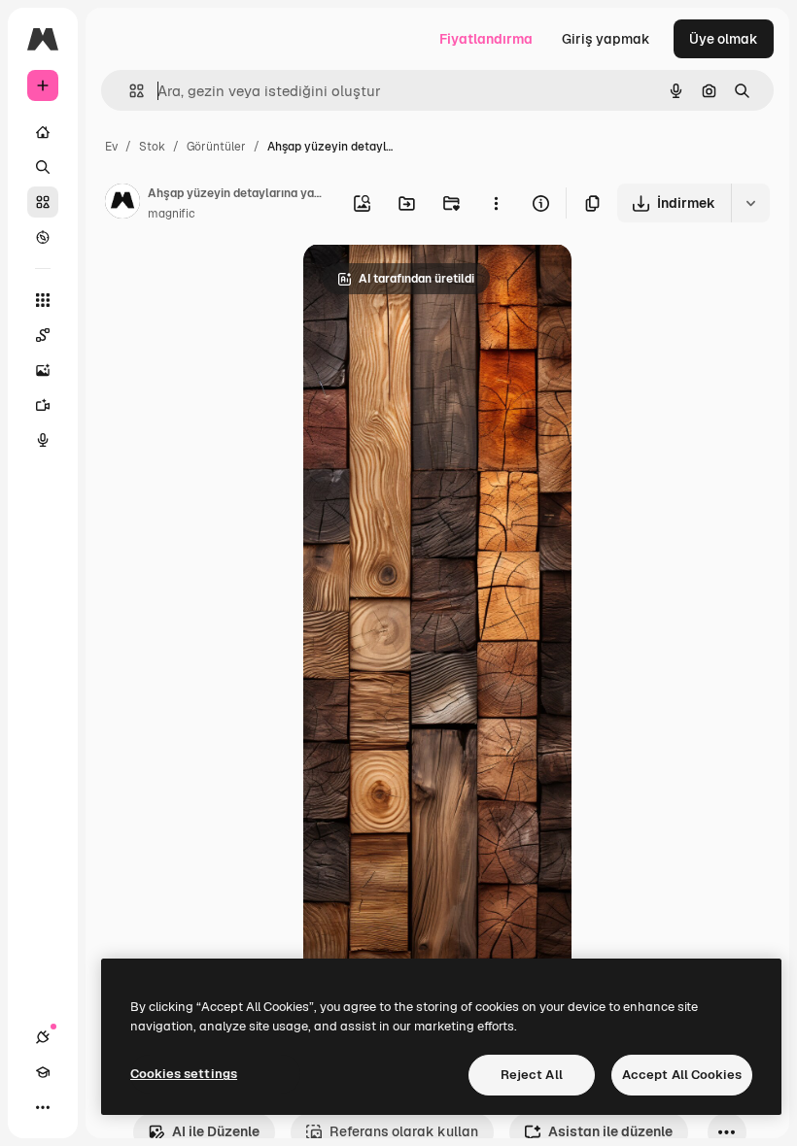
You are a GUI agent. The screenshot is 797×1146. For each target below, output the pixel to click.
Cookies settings (183, 1073)
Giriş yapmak (606, 39)
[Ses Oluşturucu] (42, 439)
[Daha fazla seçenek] (495, 203)
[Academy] (42, 1072)
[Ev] (42, 132)
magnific (171, 213)
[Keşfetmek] (42, 237)
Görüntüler (216, 146)
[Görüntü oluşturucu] (42, 370)
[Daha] (42, 1107)
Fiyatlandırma (486, 39)
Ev (111, 146)
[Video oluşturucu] (42, 405)
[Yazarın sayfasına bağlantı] (122, 204)
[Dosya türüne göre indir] (750, 203)
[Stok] (42, 202)
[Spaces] (42, 335)
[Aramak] (42, 167)
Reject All (532, 1074)
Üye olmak (723, 39)
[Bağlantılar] (42, 1037)
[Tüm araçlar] (42, 300)
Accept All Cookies (682, 1074)
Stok (152, 146)
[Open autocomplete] (129, 91)
